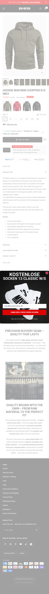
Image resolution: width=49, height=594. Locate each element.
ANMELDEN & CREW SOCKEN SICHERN (24, 312)
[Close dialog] (47, 273)
